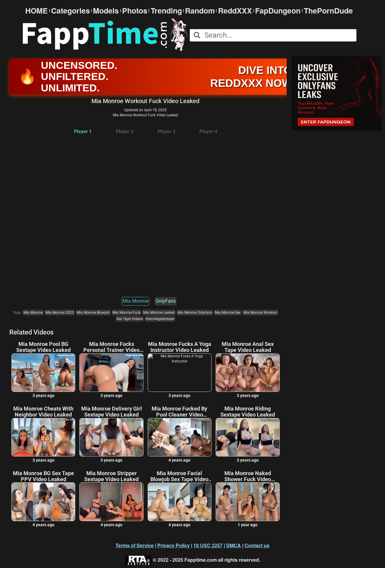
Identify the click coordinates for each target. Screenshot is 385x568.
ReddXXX (235, 10)
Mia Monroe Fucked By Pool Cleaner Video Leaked (179, 412)
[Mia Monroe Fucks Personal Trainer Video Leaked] (111, 372)
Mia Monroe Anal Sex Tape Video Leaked (248, 347)
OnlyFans (166, 301)
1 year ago (247, 524)
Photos (134, 10)
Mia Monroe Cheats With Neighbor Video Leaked (43, 412)
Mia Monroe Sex (228, 312)
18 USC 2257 (208, 545)
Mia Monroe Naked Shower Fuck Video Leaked (247, 476)
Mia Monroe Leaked (159, 312)
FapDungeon (277, 10)
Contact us (257, 545)
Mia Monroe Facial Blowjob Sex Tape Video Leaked (179, 476)
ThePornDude (328, 10)
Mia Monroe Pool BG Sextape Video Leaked (43, 347)
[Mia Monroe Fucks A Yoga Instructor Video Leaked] (179, 372)
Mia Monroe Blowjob (93, 312)
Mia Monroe (135, 301)
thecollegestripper (160, 319)
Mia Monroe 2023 (59, 312)
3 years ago (43, 395)
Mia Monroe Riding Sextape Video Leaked (247, 412)
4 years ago (179, 460)
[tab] (82, 132)
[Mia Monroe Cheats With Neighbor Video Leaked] (43, 437)
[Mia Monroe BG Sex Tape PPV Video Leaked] (43, 501)
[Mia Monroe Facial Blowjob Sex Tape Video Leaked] (179, 502)
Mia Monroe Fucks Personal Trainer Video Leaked (111, 347)
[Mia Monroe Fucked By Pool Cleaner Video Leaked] (179, 437)
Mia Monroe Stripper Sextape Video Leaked (111, 476)
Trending (166, 10)
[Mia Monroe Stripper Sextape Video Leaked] (111, 501)
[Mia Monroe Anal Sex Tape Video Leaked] (247, 372)
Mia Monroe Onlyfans (194, 312)
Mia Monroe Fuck (126, 312)
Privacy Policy (173, 545)
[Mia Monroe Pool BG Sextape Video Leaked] (43, 372)
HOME (36, 10)
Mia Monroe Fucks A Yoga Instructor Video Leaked (179, 347)
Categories (70, 10)
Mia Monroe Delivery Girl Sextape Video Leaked (111, 412)
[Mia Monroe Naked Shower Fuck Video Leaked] (247, 501)
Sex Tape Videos (129, 319)
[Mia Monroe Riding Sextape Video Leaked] (247, 437)
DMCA (233, 545)
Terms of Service (135, 545)
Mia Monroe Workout (260, 312)
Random (200, 10)
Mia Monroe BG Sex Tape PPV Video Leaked (43, 476)
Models (106, 10)
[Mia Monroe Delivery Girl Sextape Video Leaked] (111, 437)
